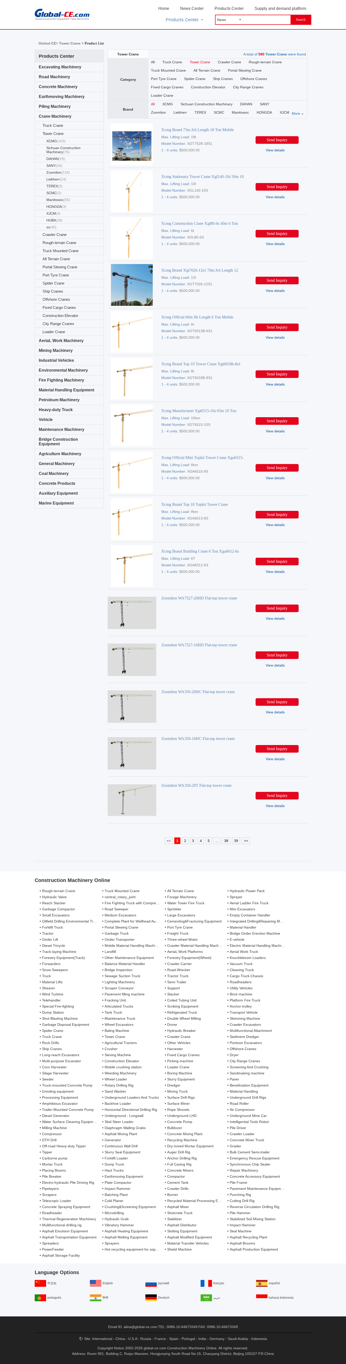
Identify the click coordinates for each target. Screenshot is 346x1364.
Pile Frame (238, 1182)
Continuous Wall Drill (121, 1146)
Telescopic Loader (56, 1201)
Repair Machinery (244, 1170)
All (153, 62)
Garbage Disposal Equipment (65, 1024)
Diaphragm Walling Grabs (125, 1128)
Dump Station (53, 1012)
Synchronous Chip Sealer (250, 1164)
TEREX (54, 186)
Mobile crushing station (123, 1067)
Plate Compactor (118, 1182)
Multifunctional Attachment (251, 1031)
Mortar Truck (52, 1164)
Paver (234, 1079)
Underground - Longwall (124, 1116)
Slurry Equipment (181, 1079)
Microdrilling (114, 1213)
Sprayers (112, 1243)
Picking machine (180, 1061)
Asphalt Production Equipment (254, 1249)
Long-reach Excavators (60, 1055)
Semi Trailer (176, 982)
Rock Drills (50, 1043)
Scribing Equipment (182, 1006)
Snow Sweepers (55, 970)
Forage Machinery (182, 897)
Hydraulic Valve (54, 897)
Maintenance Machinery (61, 429)
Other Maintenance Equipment (129, 958)
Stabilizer (174, 1219)
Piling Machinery (55, 106)
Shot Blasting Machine (60, 1018)
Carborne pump (54, 1158)
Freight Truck (177, 933)
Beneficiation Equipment (249, 1085)
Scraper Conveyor (119, 988)
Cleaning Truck (242, 970)
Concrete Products (57, 483)
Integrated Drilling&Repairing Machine (260, 921)
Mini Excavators (242, 909)
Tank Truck (113, 1012)
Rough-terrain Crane (59, 242)
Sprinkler (174, 909)
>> (246, 841)
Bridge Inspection (118, 970)
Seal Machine (241, 1231)
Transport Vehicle (244, 1012)
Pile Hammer (240, 1213)
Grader (235, 1146)
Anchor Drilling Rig (182, 1158)
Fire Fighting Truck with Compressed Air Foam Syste (147, 903)
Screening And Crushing (249, 1067)
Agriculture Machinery (60, 454)
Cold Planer (114, 1201)
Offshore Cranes (56, 299)
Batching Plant (116, 1195)
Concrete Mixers (180, 1170)
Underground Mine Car (248, 1116)
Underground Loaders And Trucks (132, 1097)
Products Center (229, 8)
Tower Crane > (72, 43)
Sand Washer (115, 1091)
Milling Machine (54, 1128)
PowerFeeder (53, 1249)
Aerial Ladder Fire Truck (249, 903)
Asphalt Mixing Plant (121, 1134)
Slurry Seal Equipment (122, 1152)
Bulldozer (174, 1128)
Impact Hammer (243, 1225)
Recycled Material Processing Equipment (200, 1201)
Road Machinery (54, 77)
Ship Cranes (53, 291)
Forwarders (51, 964)
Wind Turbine (52, 994)
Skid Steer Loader (119, 1122)
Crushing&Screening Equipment (130, 1207)
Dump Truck (114, 1164)
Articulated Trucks (119, 1006)
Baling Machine (117, 1031)
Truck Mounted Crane (61, 251)
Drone (172, 1024)
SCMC (53, 193)
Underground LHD (182, 1116)
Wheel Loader (116, 1079)
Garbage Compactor (58, 909)
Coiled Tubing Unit (182, 1000)
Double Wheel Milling (184, 1018)
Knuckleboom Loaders (248, 958)
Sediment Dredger (244, 1037)
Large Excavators (181, 915)
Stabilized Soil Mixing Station (253, 1219)
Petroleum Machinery (59, 400)
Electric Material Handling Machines (258, 946)
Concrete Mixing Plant (184, 1134)
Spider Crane (53, 283)
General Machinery (57, 464)
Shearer (48, 988)
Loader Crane (54, 332)
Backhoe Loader (118, 1103)
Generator (113, 1140)
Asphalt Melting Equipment (126, 1237)
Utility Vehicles (241, 988)
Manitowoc (58, 200)
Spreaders (50, 1243)
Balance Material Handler (125, 964)
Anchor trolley (241, 1006)
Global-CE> (49, 43)
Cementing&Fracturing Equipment (194, 921)
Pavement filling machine (125, 994)
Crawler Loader (242, 1134)
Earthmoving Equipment (124, 1176)
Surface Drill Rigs (181, 1097)
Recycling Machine (182, 1140)
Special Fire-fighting (58, 1006)
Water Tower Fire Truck (185, 903)
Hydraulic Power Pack (247, 891)
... (216, 841)
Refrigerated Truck (182, 1012)
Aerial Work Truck (244, 952)
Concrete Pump (179, 1122)
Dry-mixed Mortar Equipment (190, 1146)
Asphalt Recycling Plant (248, 1237)
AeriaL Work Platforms (185, 952)
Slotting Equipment (182, 1231)
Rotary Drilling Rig (119, 1085)
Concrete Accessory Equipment (255, 1176)
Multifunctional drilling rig (62, 1225)
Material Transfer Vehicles (188, 1243)
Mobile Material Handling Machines (133, 946)
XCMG (56, 141)
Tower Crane (53, 133)
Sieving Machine (118, 1055)
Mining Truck (177, 1091)
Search (300, 20)
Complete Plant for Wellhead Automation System (143, 921)
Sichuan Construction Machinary (63, 150)
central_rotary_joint (120, 897)
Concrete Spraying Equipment (66, 1207)
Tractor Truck (177, 976)
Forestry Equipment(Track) (63, 958)
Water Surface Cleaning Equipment (70, 1122)
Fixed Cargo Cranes (59, 307)
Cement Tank (177, 1182)
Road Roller (239, 1103)
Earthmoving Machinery (62, 96)
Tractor (47, 933)
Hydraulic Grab (117, 1219)
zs (51, 227)
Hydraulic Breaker (181, 1031)
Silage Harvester (55, 1073)
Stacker (173, 994)
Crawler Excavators (245, 1024)
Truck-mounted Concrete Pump (67, 1085)
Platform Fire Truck (245, 1000)
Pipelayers (50, 1189)
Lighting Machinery (120, 982)
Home (163, 8)
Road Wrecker (178, 970)
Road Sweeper (116, 909)
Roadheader (52, 1213)
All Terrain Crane (56, 259)
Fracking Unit (115, 1000)
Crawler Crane (55, 234)
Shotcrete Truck (180, 1213)
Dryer (234, 1055)
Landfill (110, 952)
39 (236, 841)
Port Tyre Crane (56, 275)
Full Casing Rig (179, 1164)
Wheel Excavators (119, 1024)
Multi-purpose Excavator (61, 1061)
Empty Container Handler (250, 915)
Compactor (176, 1176)
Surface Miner (178, 1103)
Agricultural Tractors (121, 1043)
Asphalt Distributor (182, 1225)
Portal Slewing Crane (60, 267)
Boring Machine (179, 1073)
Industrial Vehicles (56, 360)
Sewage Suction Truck (122, 976)
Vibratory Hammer (119, 1225)
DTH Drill (49, 1140)
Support (173, 988)
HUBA (54, 220)
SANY (54, 166)
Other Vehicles (178, 1043)
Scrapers (49, 1195)
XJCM (53, 213)
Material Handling (244, 1091)
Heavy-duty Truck (56, 410)
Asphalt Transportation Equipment (69, 1237)
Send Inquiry (277, 140)
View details (275, 150)
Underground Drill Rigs (248, 1097)
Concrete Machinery (58, 87)
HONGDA (56, 207)
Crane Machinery (55, 116)
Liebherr (56, 179)
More (296, 113)
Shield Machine (179, 1249)
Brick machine (241, 994)
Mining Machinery (56, 350)
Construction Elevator (60, 315)
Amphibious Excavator (60, 1103)
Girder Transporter (119, 939)
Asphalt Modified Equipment (189, 1237)
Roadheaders (241, 982)
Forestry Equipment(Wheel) (189, 958)
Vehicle (46, 419)
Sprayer (236, 897)
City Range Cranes (58, 324)
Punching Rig (240, 1195)
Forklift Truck (52, 927)
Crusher (111, 1049)
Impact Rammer (117, 1189)
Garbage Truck (117, 933)
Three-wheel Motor (182, 939)
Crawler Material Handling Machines (196, 946)
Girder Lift (50, 939)
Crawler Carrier (179, 964)
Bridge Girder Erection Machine (255, 933)
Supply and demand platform (280, 8)
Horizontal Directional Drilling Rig (131, 1110)
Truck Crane (53, 125)
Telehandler (51, 1000)
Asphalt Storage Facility (61, 1255)
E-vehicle (237, 939)
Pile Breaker (52, 1176)
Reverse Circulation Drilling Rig (254, 1207)
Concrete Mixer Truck (247, 1140)
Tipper (47, 1152)
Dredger (173, 1085)
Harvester (175, 1049)
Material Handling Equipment (66, 390)
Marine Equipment (56, 503)
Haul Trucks (114, 1170)
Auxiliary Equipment (58, 493)
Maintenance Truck (120, 1018)
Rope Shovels (178, 1110)
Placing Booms (54, 1170)
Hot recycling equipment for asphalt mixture (139, 1249)
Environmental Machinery (63, 370)
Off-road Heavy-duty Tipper (64, 1146)
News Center (192, 8)
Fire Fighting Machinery (61, 380)
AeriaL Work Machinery (61, 340)
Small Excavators (56, 915)
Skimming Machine (245, 1018)
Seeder (48, 1079)
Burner (172, 1195)
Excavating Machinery (60, 67)
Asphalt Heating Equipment (126, 1231)
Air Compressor (242, 1110)
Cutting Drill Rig (242, 1201)
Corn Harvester (54, 1067)
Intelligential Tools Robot (249, 1122)
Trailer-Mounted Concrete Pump (68, 1110)
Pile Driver (238, 1128)
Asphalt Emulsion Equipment (65, 1231)
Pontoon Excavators (246, 1043)
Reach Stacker (54, 903)
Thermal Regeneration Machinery (69, 1219)
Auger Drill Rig (178, 1152)
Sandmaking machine (247, 1073)
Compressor (52, 1134)
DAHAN (55, 159)
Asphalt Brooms (242, 1243)
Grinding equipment (58, 1091)
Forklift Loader (116, 1158)
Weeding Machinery (121, 1073)
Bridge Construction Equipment (58, 441)
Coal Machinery (54, 473)
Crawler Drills (177, 1189)
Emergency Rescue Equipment (254, 1158)
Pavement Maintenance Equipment (258, 1189)
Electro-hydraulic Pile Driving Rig (68, 1182)
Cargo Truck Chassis (246, 976)
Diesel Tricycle (53, 946)
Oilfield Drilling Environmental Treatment (74, 921)
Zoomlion (58, 172)
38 (226, 841)
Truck (46, 976)
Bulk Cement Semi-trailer (250, 1152)
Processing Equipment (60, 1097)
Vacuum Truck (241, 964)
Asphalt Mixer (178, 1207)
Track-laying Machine (59, 952)
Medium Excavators (120, 915)
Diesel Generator (55, 1116)
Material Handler (243, 927)
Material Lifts (52, 982)
